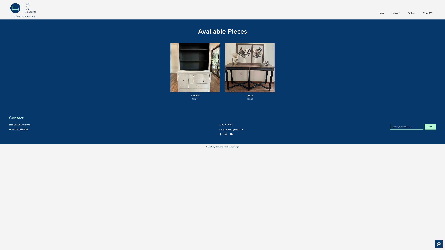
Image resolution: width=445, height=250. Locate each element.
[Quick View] (195, 67)
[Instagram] (225, 134)
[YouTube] (231, 134)
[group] (222, 71)
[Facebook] (220, 134)
